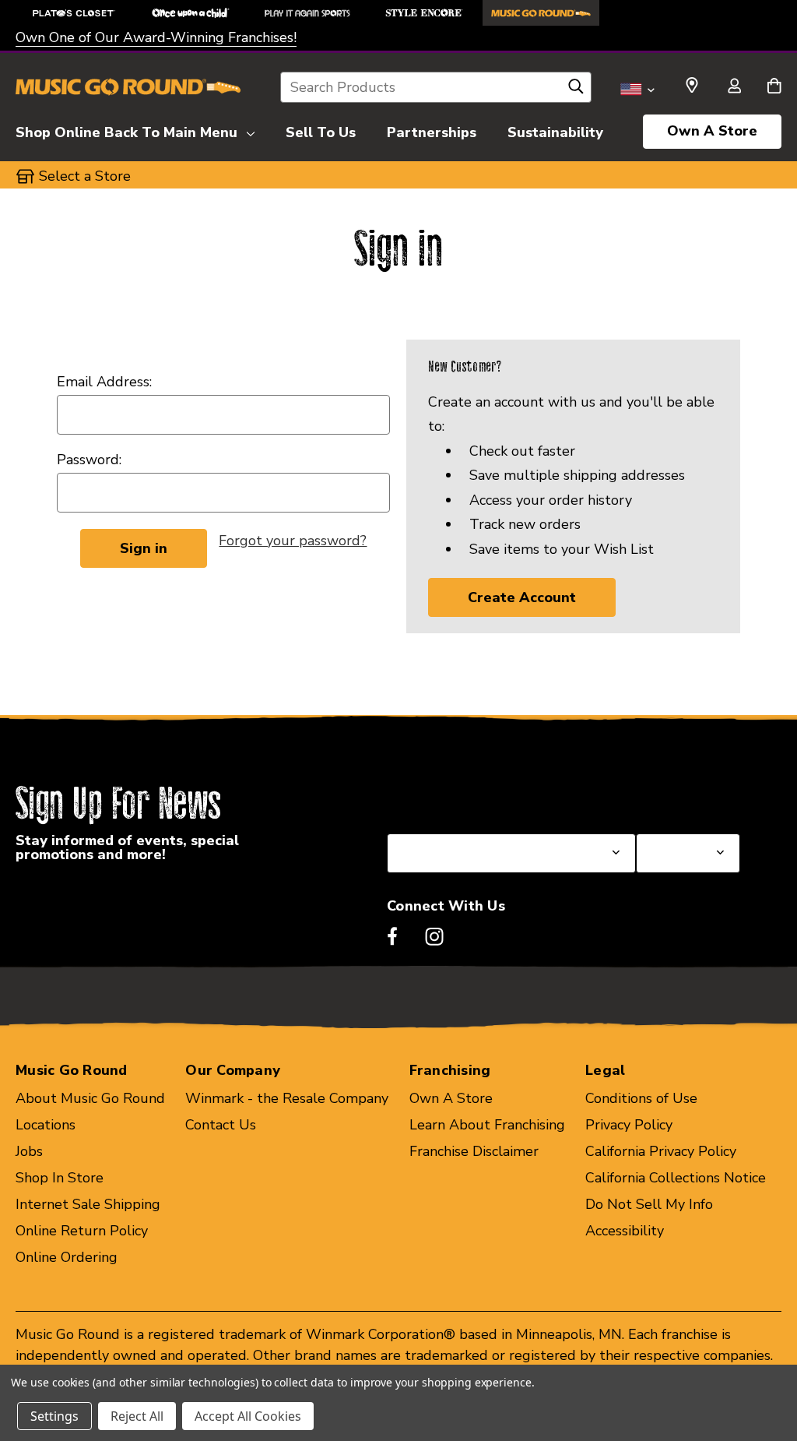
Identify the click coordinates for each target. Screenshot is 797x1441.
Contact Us (220, 1124)
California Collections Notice (675, 1177)
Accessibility (624, 1230)
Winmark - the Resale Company (286, 1098)
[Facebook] (392, 936)
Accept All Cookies (248, 1416)
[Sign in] (734, 87)
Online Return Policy (82, 1230)
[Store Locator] (692, 85)
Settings (54, 1416)
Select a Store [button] (85, 176)
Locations (45, 1124)
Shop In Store (60, 1177)
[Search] (576, 90)
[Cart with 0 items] (774, 87)
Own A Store (712, 131)
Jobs (29, 1151)
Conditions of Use (641, 1098)
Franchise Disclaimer (474, 1151)
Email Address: (104, 381)
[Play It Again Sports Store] (307, 13)
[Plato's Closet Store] (74, 13)
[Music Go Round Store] (541, 13)
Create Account (522, 597)
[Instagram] (434, 936)
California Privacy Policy (660, 1151)
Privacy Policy (628, 1124)
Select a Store (682, 796)
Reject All (137, 1416)
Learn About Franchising (487, 1124)
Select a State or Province (470, 796)
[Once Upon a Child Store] (190, 13)
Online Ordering (67, 1257)
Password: (89, 459)
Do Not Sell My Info (649, 1204)
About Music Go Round (90, 1098)
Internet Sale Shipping (88, 1204)
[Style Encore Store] (424, 13)
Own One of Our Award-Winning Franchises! (156, 37)
